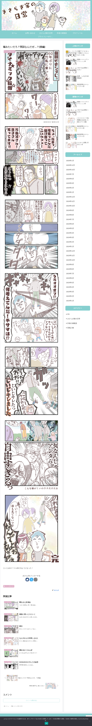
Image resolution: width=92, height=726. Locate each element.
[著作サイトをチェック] (27, 579)
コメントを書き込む (31, 700)
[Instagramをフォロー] (35, 579)
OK (46, 723)
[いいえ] (90, 721)
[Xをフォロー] (31, 579)
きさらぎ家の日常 (9, 586)
